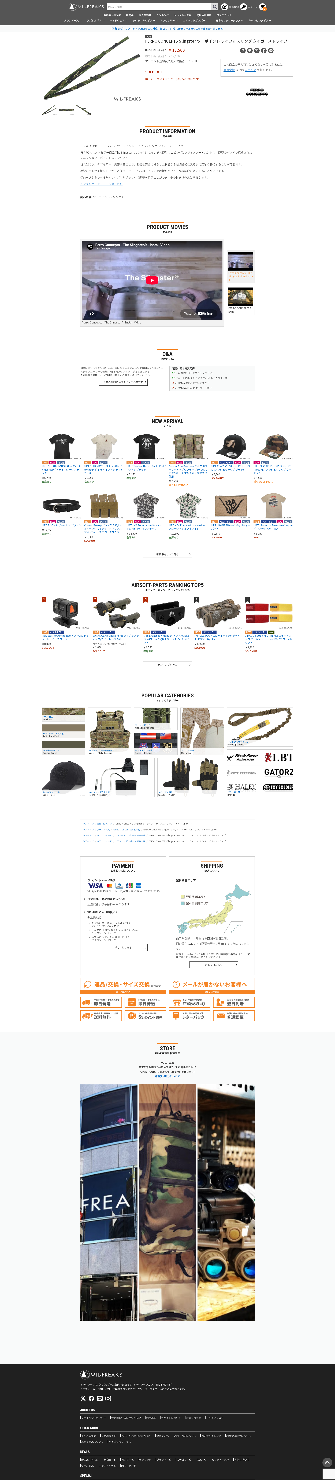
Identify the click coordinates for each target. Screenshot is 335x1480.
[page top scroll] (327, 1462)
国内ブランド (224, 15)
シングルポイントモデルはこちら (101, 184)
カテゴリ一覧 (184, 1459)
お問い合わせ (193, 1417)
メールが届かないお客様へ (136, 1435)
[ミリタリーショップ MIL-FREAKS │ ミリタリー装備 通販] (86, 7)
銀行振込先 (162, 1435)
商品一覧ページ (104, 823)
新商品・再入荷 (112, 15)
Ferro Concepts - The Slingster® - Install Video (240, 276)
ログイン (250, 70)
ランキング (162, 15)
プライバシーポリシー (93, 1417)
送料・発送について (185, 1435)
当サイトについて (171, 1417)
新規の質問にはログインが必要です (123, 382)
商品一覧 (202, 1459)
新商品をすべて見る (167, 554)
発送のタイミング (211, 1435)
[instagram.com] (108, 1398)
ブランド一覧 (103, 829)
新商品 (129, 15)
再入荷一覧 (127, 1459)
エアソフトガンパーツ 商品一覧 (130, 841)
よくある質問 (88, 1435)
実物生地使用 (203, 15)
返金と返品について (92, 1441)
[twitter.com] (83, 1398)
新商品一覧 (110, 1459)
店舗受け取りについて (167, 1076)
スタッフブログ (215, 1417)
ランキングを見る (167, 664)
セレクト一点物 (182, 15)
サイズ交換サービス (120, 1441)
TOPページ (88, 823)
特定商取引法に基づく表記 (126, 1417)
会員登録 (229, 70)
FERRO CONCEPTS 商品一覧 (126, 829)
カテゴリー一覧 (104, 835)
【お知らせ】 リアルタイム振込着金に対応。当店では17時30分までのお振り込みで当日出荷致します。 (167, 28)
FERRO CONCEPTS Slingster (240, 310)
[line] (100, 1398)
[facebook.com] (91, 1398)
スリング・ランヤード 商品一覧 (130, 835)
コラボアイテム (107, 1465)
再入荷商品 (145, 15)
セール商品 (87, 1465)
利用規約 (151, 1417)
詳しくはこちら (123, 947)
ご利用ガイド (108, 1435)
